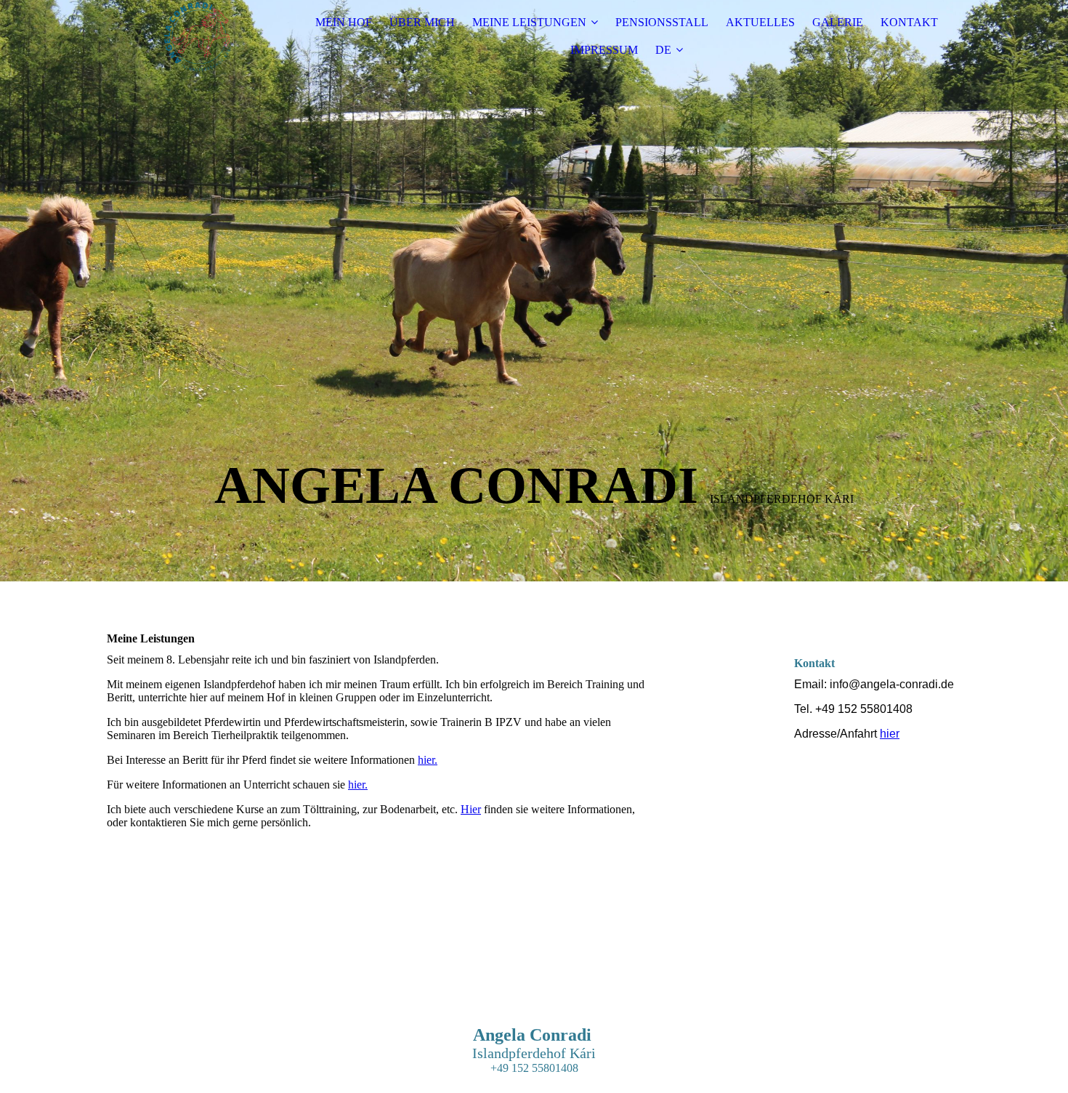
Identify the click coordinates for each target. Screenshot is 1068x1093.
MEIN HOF (343, 22)
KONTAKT (909, 22)
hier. (427, 760)
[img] (197, 36)
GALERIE (837, 22)
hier (889, 733)
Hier (471, 809)
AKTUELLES (760, 22)
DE (663, 50)
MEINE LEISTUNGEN (529, 22)
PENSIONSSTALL (661, 22)
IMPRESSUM (604, 50)
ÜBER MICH (422, 22)
